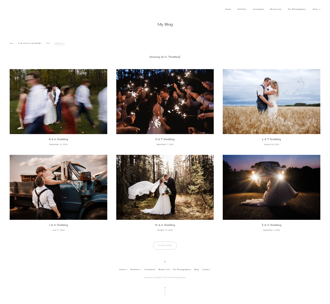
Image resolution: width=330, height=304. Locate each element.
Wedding (59, 43)
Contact (206, 269)
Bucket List (275, 9)
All (12, 43)
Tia (48, 43)
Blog (196, 269)
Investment (258, 9)
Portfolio (242, 9)
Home (228, 9)
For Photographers (297, 9)
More (316, 9)
